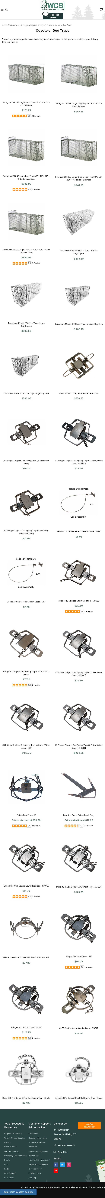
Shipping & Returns (37, 1142)
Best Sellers (9, 1178)
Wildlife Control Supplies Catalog (14, 1140)
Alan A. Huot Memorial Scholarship (38, 1153)
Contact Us (34, 1133)
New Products (10, 1173)
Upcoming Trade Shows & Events (15, 1157)
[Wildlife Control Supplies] (52, 5)
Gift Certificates (11, 1151)
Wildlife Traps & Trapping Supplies (23, 25)
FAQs (6, 1169)
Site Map (32, 1178)
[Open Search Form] (6, 10)
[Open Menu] (2, 10)
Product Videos (11, 1147)
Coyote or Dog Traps (62, 25)
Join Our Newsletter (89, 1125)
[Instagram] (69, 1164)
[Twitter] (62, 1164)
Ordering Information (38, 1138)
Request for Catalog (13, 1133)
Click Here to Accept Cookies (18, 1192)
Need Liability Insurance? (39, 1160)
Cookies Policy (35, 1169)
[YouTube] (56, 1170)
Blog (6, 1164)
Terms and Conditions (38, 1164)
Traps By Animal (45, 25)
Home (4, 25)
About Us (33, 1147)
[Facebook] (56, 1164)
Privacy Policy (35, 1173)
